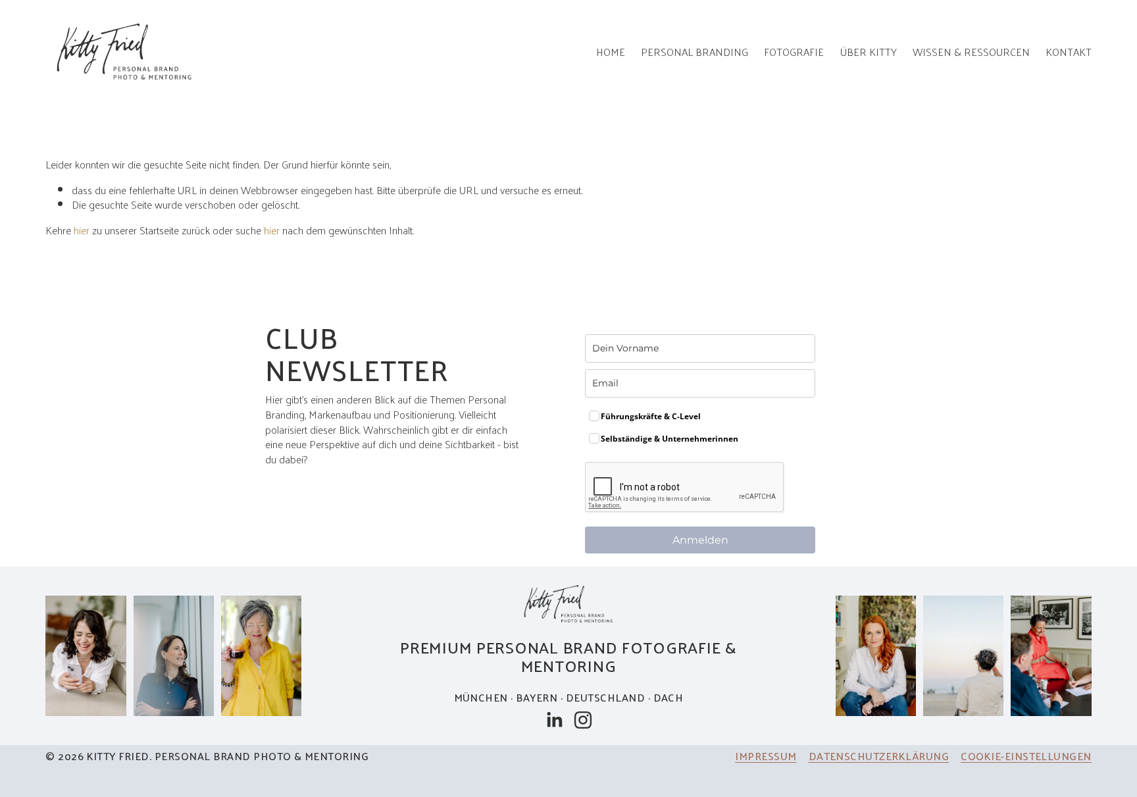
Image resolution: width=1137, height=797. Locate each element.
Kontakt (1069, 51)
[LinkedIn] (554, 720)
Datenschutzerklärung (879, 756)
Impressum (765, 756)
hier (81, 230)
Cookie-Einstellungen (1026, 756)
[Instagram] (583, 720)
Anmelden (700, 540)
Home (610, 51)
